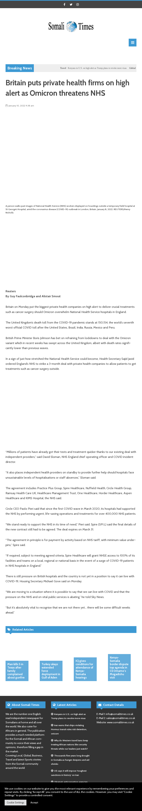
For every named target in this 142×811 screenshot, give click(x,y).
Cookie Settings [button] (15, 802)
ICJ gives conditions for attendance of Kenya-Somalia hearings (84, 669)
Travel (56, 68)
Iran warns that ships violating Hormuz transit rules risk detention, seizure (69, 729)
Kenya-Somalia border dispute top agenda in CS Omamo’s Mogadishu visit (119, 667)
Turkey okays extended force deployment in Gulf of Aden (51, 671)
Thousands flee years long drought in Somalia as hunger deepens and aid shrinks (70, 759)
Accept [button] (34, 802)
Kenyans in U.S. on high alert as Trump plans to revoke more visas (90, 68)
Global (125, 68)
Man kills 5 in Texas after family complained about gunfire (16, 671)
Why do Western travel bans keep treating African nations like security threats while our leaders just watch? (69, 744)
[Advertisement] (73, 54)
